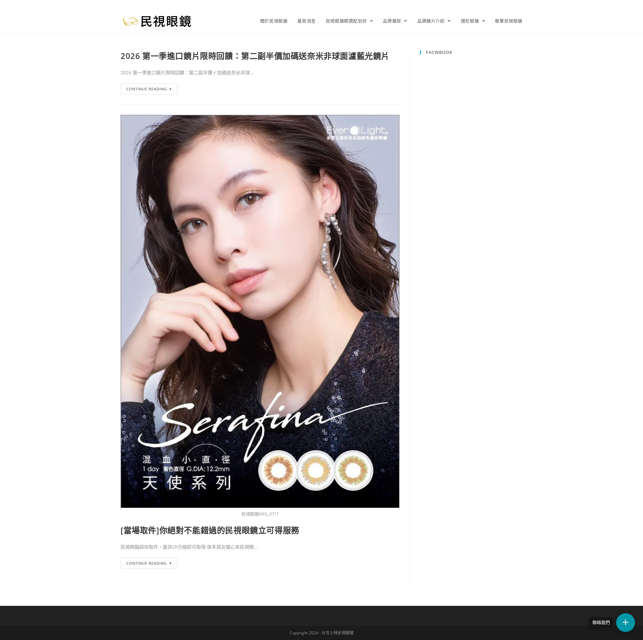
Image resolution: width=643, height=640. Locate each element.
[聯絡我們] (625, 622)
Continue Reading (146, 88)
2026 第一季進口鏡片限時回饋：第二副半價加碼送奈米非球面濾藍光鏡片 (255, 55)
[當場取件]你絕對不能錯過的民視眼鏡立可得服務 (210, 530)
